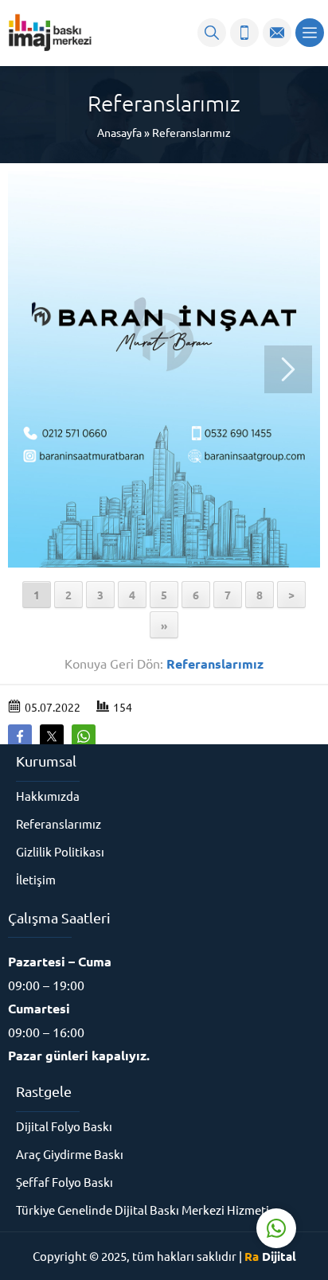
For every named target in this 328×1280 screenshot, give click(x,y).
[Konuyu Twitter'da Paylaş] (52, 736)
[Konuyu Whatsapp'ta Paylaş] (84, 736)
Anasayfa (119, 132)
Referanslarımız (191, 132)
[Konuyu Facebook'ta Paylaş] (20, 736)
